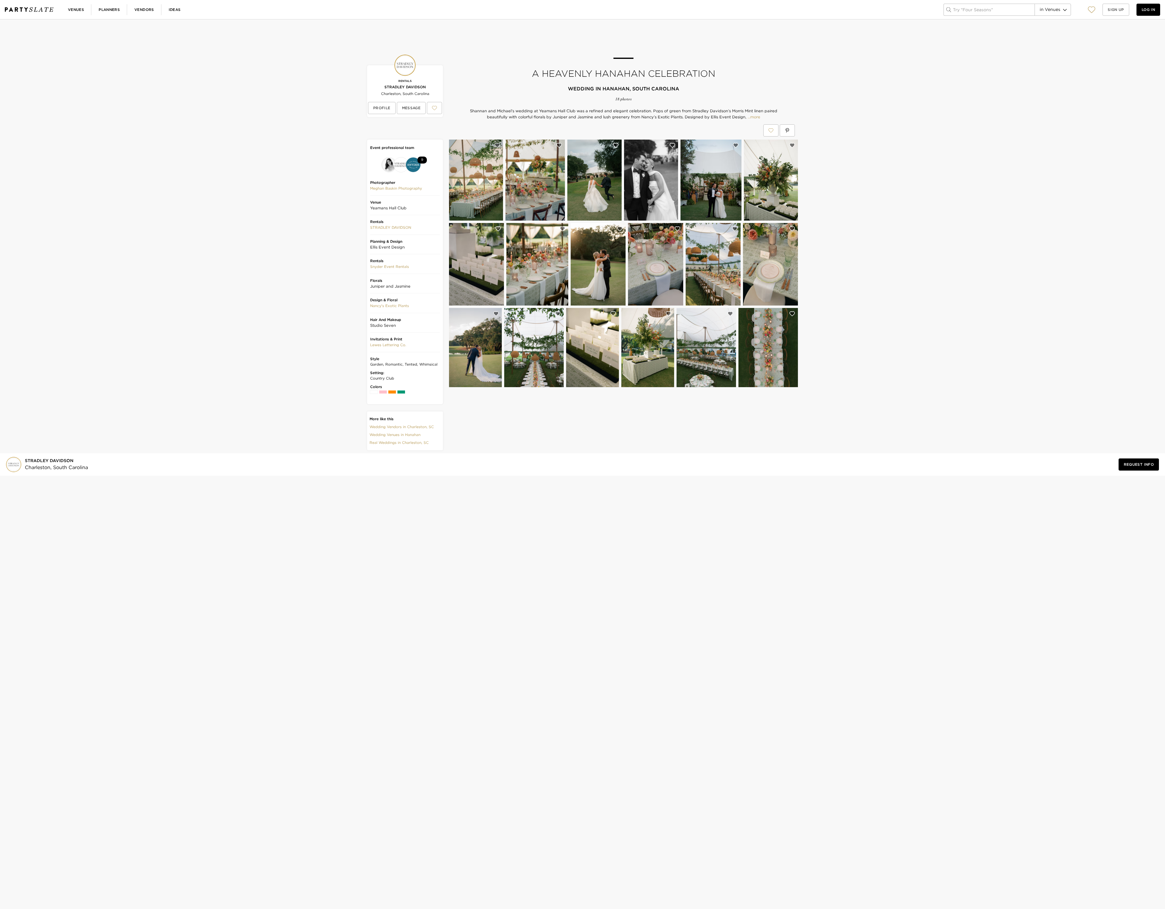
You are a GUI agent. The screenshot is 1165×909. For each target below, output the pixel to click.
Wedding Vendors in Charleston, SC (402, 426)
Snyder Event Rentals (389, 266)
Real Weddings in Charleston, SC (399, 442)
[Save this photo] (497, 145)
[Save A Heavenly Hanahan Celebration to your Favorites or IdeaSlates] (770, 130)
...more (753, 117)
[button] (1091, 9)
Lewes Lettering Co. (388, 345)
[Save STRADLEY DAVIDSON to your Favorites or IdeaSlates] (434, 108)
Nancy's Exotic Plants (389, 305)
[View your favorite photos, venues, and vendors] (1091, 9)
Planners (109, 9)
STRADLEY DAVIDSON (405, 87)
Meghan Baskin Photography (396, 188)
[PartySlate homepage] (29, 9)
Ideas (175, 9)
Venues (76, 9)
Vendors (144, 9)
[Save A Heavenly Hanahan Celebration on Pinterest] (787, 130)
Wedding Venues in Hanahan (395, 434)
